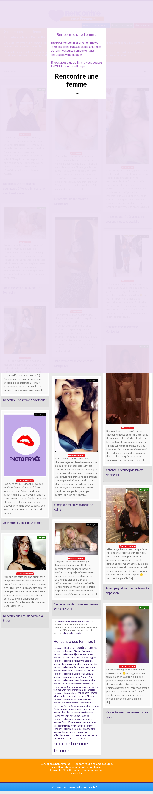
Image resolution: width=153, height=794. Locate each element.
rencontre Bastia (62, 647)
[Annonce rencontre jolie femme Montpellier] (127, 385)
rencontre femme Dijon (82, 677)
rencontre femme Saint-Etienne (73, 720)
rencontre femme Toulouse (69, 728)
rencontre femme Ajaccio (68, 654)
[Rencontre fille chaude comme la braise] (25, 554)
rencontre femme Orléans (66, 706)
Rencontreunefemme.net (56, 763)
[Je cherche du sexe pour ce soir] (25, 446)
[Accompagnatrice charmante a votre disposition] (127, 516)
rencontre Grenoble (77, 735)
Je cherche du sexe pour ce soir (22, 522)
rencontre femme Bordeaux (69, 667)
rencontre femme (84, 647)
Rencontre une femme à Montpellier (24, 400)
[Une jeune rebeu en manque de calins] (76, 416)
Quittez (76, 93)
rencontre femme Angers (83, 657)
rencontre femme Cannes (68, 673)
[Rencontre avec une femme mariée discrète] (127, 635)
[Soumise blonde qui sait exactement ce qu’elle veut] (76, 540)
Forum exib (87, 787)
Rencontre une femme (76, 80)
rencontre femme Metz (66, 693)
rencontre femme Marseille (81, 689)
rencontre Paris (65, 738)
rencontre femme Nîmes (80, 702)
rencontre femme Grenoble (69, 680)
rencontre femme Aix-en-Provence (73, 651)
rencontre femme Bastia (83, 663)
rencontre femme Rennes (75, 715)
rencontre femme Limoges (74, 686)
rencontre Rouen (82, 738)
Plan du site (76, 773)
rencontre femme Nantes (67, 699)
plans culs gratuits (72, 633)
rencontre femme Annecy (68, 660)
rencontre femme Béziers (82, 670)
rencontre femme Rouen (67, 718)
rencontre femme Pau (71, 709)
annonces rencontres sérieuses (74, 621)
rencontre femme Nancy (80, 696)
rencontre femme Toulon (79, 725)
